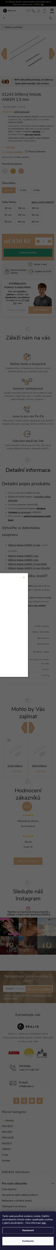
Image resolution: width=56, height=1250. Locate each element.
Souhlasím (28, 1241)
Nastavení (28, 1230)
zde (44, 1223)
